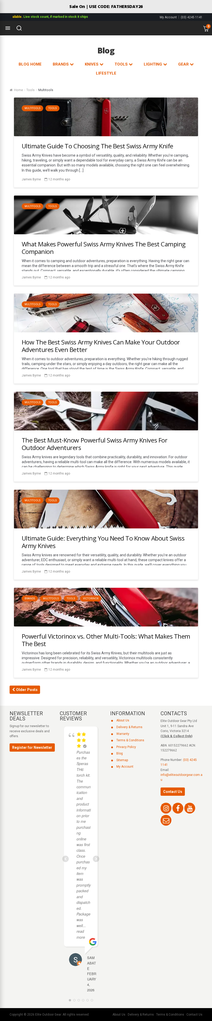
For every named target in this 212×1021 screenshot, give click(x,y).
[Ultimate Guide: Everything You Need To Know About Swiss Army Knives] (106, 527)
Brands (30, 598)
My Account (168, 17)
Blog (119, 753)
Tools (30, 90)
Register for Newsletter (32, 747)
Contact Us (172, 792)
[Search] (19, 28)
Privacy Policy (126, 747)
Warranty (122, 734)
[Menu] (8, 28)
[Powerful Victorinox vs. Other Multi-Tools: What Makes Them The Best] (106, 625)
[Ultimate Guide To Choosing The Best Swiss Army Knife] (106, 134)
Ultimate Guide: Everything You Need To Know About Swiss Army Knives (103, 542)
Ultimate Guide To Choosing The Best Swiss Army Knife (97, 146)
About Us (122, 720)
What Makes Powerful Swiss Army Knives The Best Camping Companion (104, 248)
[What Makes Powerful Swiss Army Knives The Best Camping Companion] (106, 232)
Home (18, 90)
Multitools (32, 108)
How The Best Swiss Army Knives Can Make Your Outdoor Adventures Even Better (101, 346)
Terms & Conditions (130, 740)
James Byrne (31, 179)
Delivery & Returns (129, 727)
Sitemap (122, 760)
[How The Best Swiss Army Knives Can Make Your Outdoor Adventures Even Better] (106, 330)
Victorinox (91, 598)
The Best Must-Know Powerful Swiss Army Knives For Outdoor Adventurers (94, 444)
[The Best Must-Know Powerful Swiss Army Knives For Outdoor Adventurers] (106, 429)
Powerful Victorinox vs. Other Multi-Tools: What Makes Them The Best (106, 640)
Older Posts (26, 689)
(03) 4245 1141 (191, 17)
